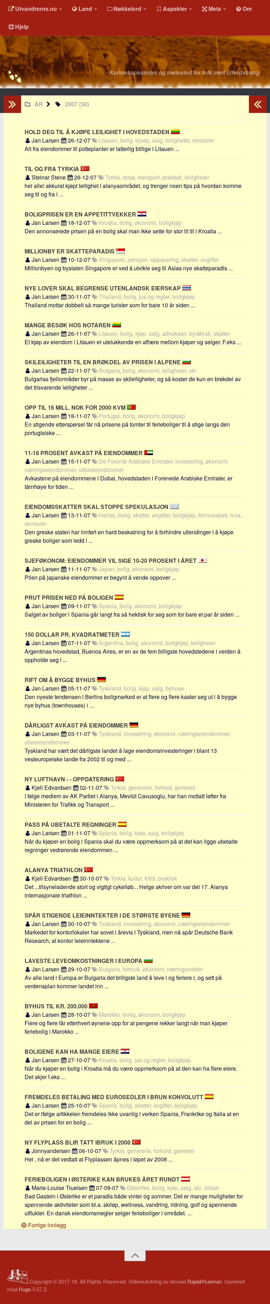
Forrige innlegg (46, 1225)
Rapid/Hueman (204, 1281)
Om (247, 9)
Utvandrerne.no (36, 9)
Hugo (25, 1289)
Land (85, 9)
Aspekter (175, 9)
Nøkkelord (127, 9)
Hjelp (22, 27)
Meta (214, 9)
